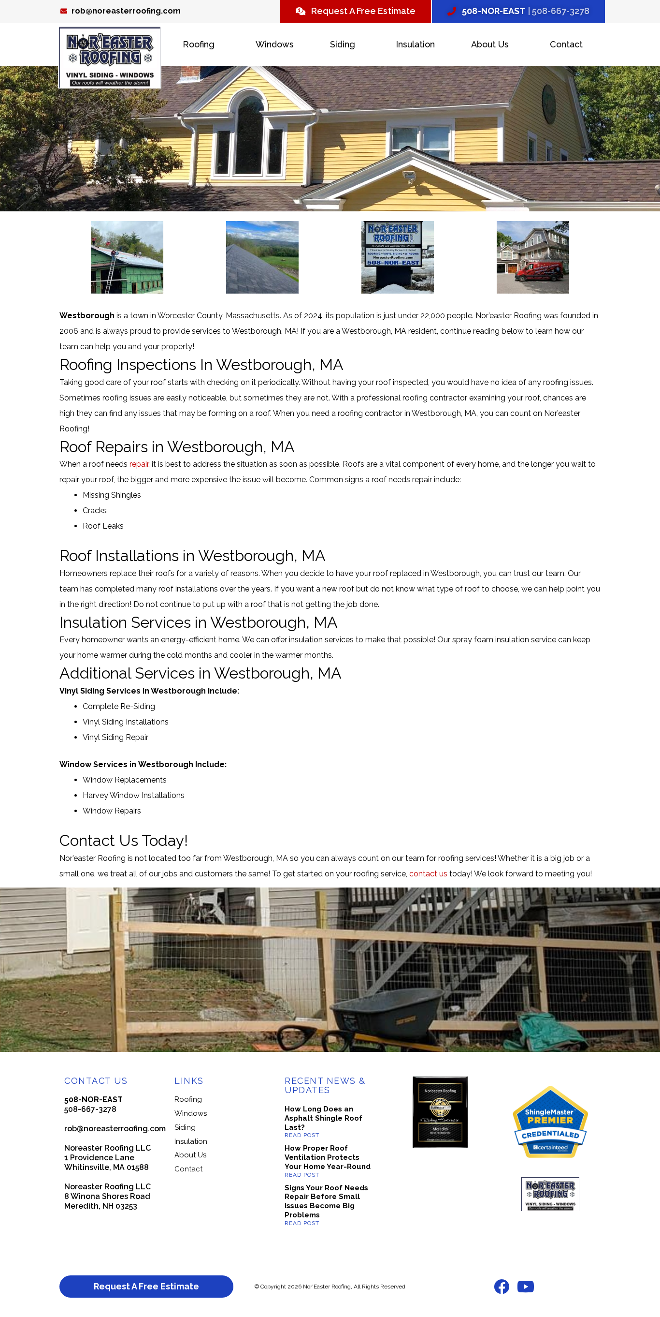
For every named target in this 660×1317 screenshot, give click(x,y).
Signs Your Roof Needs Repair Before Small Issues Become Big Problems (326, 1201)
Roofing (199, 44)
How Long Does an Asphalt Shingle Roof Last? (323, 1118)
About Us (490, 44)
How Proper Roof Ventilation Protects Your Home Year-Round (328, 1157)
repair (138, 464)
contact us (428, 873)
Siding (342, 44)
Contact (566, 44)
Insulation (415, 44)
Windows (275, 44)
